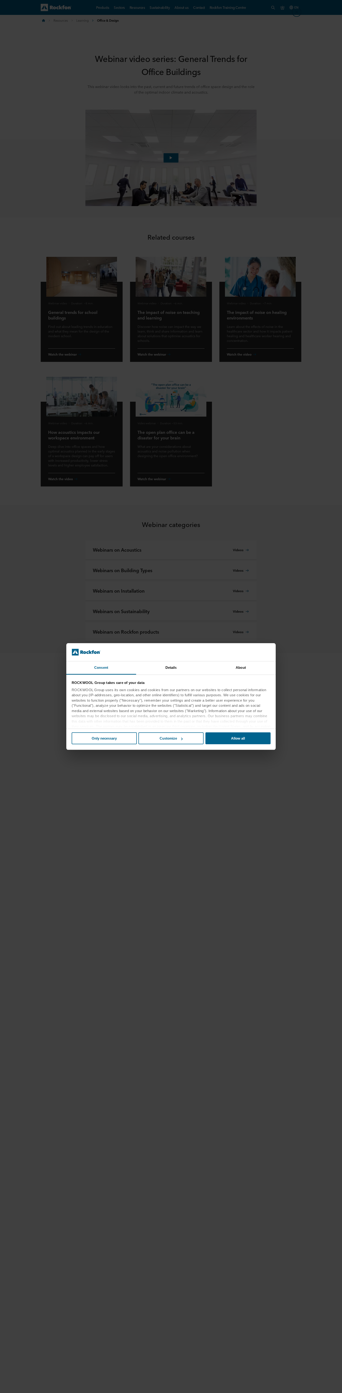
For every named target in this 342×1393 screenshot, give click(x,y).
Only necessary (104, 738)
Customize (168, 738)
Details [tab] (171, 667)
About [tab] (241, 667)
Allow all (238, 738)
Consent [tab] (101, 667)
